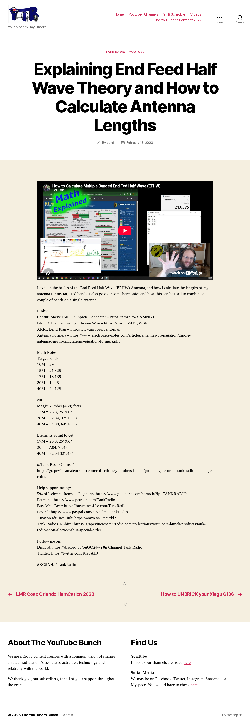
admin (111, 142)
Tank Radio (115, 52)
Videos (195, 14)
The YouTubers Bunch (39, 715)
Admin (68, 715)
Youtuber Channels (143, 14)
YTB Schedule (174, 14)
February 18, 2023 (140, 142)
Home (119, 14)
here (187, 662)
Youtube (136, 52)
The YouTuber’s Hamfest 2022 (177, 20)
